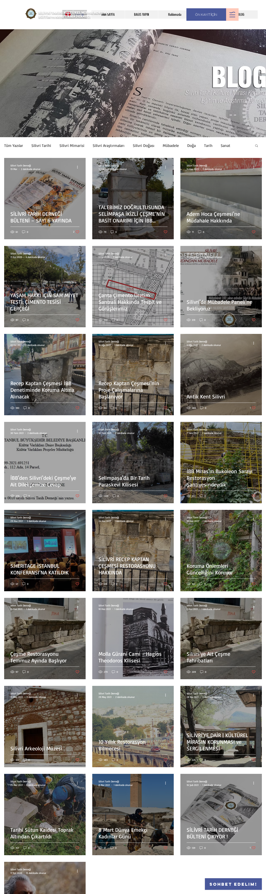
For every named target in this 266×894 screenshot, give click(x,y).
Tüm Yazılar (13, 145)
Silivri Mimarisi (71, 145)
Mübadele (171, 145)
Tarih (208, 145)
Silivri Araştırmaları (108, 145)
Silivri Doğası (143, 145)
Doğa (191, 145)
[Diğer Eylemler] (78, 167)
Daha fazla (229, 145)
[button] (232, 14)
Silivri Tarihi (41, 145)
